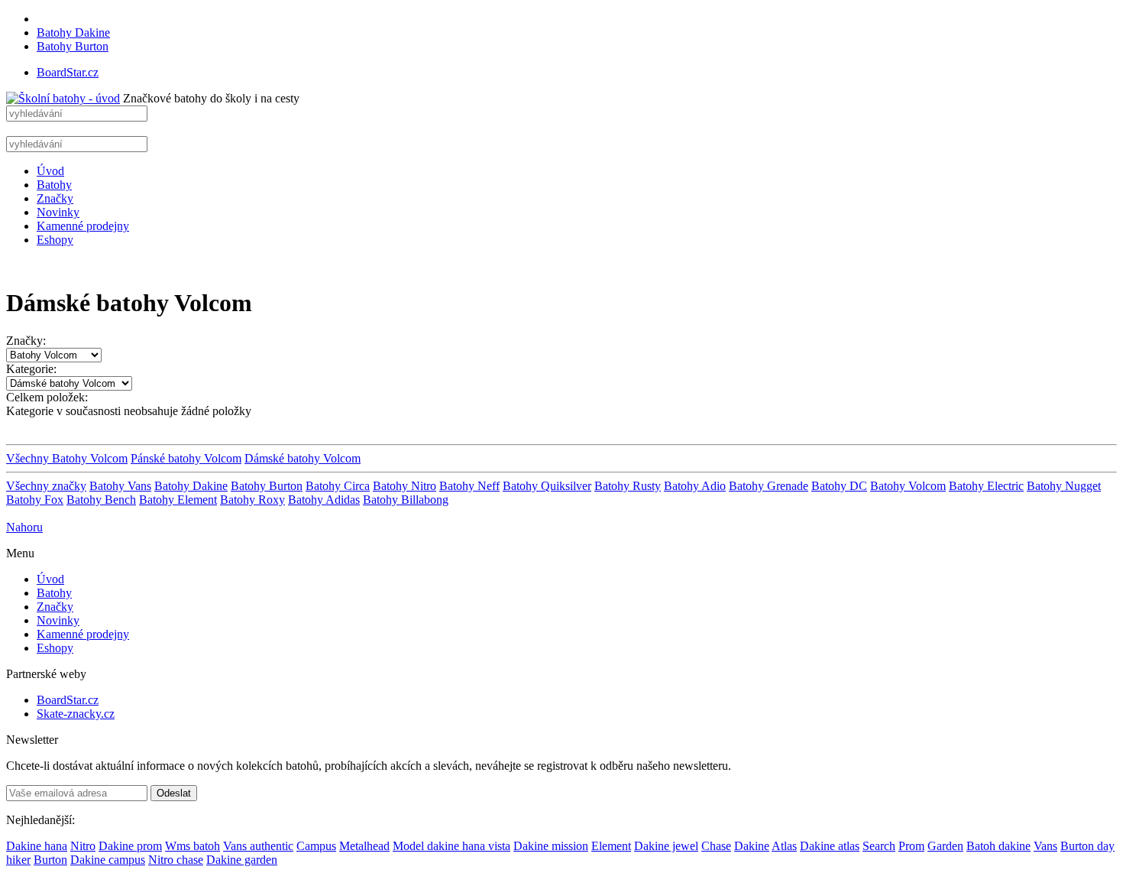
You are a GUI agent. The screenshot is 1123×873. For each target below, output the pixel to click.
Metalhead (364, 845)
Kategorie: (31, 368)
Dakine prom (130, 845)
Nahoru (24, 527)
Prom (911, 845)
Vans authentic (258, 845)
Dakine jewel (666, 845)
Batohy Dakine (73, 32)
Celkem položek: (47, 397)
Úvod (50, 170)
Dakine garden (241, 859)
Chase (716, 845)
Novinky (58, 212)
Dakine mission (550, 845)
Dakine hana (36, 845)
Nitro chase (175, 859)
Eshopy (55, 239)
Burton (50, 859)
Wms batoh (192, 845)
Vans (1045, 845)
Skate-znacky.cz (76, 713)
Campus (316, 845)
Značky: (26, 340)
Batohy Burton (72, 46)
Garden (945, 845)
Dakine (751, 845)
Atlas (784, 845)
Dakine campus (107, 859)
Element (611, 845)
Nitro (82, 845)
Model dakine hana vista (451, 845)
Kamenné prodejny (83, 225)
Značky (55, 198)
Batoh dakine (998, 845)
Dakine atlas (829, 845)
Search (878, 845)
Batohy (54, 184)
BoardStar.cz (68, 72)
